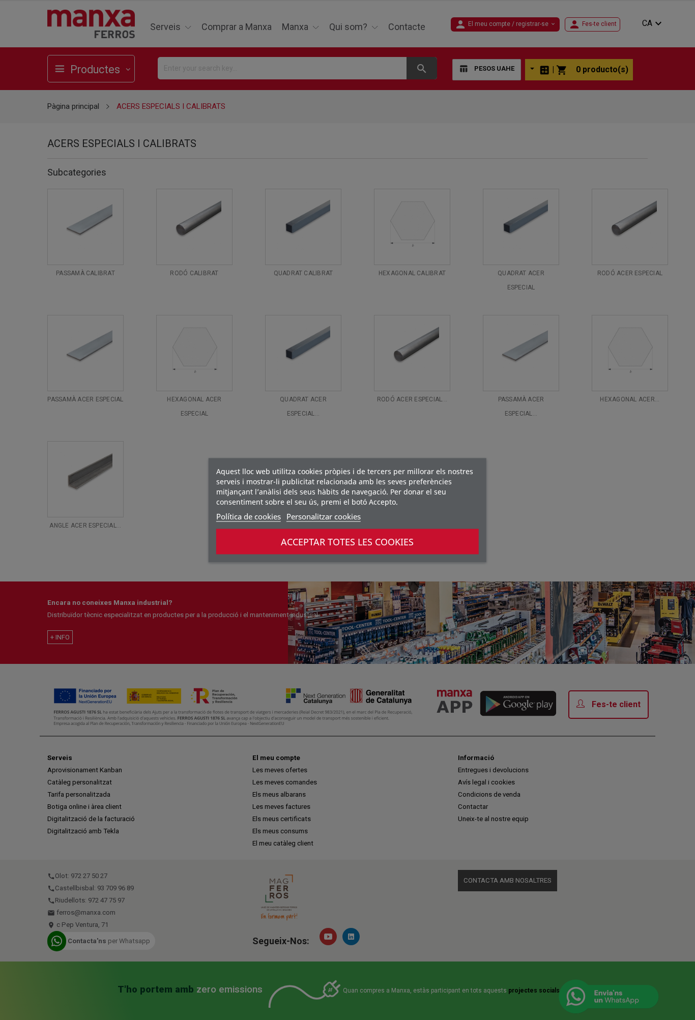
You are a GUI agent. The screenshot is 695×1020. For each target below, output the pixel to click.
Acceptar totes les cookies (347, 541)
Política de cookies (248, 516)
